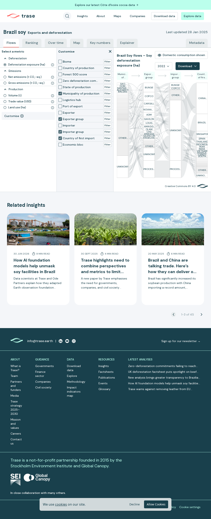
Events (103, 383)
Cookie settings (189, 507)
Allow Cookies (156, 504)
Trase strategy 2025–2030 (16, 408)
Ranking (32, 43)
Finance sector (40, 374)
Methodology (76, 381)
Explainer (127, 43)
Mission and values (16, 424)
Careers (16, 433)
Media (15, 395)
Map (76, 43)
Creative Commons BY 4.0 (180, 186)
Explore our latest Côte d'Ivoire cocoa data (105, 5)
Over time (55, 43)
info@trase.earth (40, 341)
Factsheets (106, 372)
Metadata (196, 43)
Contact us (16, 441)
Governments (44, 366)
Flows (11, 43)
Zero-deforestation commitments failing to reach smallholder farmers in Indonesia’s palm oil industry (162, 366)
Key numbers (100, 43)
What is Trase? (16, 368)
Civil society (43, 387)
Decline (134, 504)
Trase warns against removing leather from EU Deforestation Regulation (159, 389)
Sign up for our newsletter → (180, 341)
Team (14, 376)
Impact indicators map (74, 391)
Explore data (192, 16)
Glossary (104, 389)
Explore (72, 376)
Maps (117, 16)
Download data (164, 16)
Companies (137, 16)
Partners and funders (16, 386)
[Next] (201, 314)
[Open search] (67, 16)
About (100, 16)
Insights (82, 16)
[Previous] (173, 314)
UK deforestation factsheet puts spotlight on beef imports (162, 372)
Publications (106, 377)
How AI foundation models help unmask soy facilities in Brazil (164, 383)
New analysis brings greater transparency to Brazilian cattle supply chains (164, 378)
